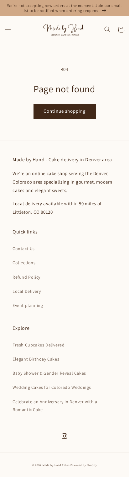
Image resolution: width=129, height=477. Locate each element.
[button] (8, 29)
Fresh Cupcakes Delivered (38, 345)
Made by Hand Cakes (56, 465)
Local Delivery (27, 291)
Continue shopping (65, 111)
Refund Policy (26, 277)
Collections (24, 262)
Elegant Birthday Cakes (36, 359)
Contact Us (24, 248)
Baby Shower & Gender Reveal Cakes (49, 373)
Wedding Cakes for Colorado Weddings (52, 387)
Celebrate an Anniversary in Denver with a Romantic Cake (55, 405)
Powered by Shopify (83, 465)
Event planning (28, 305)
